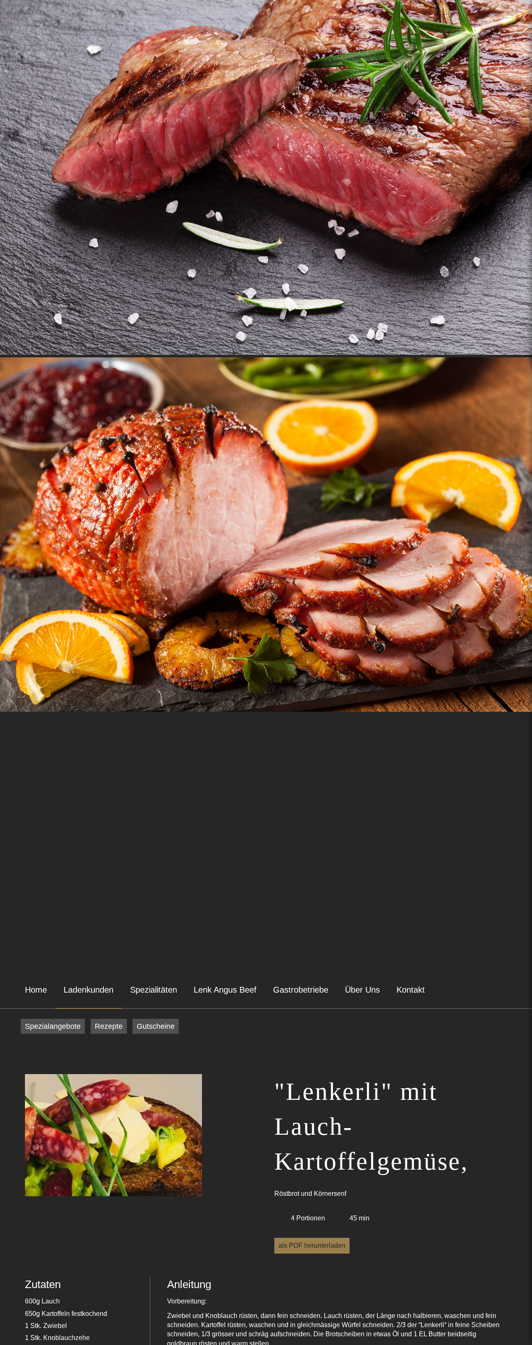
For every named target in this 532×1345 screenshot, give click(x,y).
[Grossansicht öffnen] (113, 1136)
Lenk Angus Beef (225, 989)
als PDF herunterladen (311, 1245)
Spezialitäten (153, 989)
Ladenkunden (88, 989)
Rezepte (109, 1026)
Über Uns (362, 989)
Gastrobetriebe (300, 989)
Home (36, 989)
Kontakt (411, 989)
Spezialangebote (53, 1026)
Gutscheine (156, 1026)
